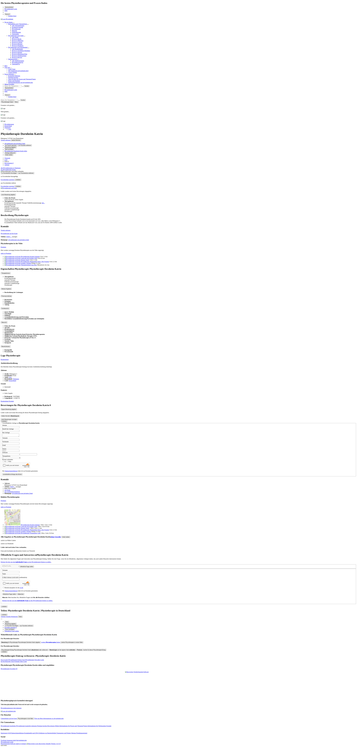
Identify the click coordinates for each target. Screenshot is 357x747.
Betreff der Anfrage (8, 429)
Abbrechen (21, 594)
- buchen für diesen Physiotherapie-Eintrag (91, 650)
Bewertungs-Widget (53, 726)
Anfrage (6, 165)
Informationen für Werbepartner (97, 726)
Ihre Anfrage (6, 432)
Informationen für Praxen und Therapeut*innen (74, 726)
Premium (3, 247)
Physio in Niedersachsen (19, 56)
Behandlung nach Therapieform (17, 24)
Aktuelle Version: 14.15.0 (53, 743)
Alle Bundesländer (17, 49)
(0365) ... (9, 236)
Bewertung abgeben (10, 147)
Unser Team (11, 69)
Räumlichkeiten (5, 346)
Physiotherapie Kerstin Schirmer (30, 256)
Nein (9, 461)
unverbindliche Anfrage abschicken (12, 474)
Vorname (5, 438)
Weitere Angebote (6, 289)
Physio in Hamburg (17, 45)
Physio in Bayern (17, 57)
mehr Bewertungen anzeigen (9, 419)
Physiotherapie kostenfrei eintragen (26, 726)
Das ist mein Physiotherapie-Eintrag (22, 660)
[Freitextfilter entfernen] (23, 86)
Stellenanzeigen (13, 59)
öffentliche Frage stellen (26, 566)
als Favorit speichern (10, 145)
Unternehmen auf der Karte (9, 718)
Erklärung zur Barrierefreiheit (48, 733)
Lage (5, 160)
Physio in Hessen (17, 52)
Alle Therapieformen (18, 25)
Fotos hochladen (9, 629)
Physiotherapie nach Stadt (16, 35)
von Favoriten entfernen (24, 145)
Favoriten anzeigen (10, 627)
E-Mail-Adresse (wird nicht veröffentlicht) (14, 577)
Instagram (10, 740)
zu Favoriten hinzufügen (11, 625)
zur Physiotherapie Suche (8, 169)
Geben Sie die (10, 416)
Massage (14, 30)
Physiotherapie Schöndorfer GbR (30, 533)
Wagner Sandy (25, 260)
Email (4, 445)
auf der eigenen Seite (62, 650)
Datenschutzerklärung (11, 471)
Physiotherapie (16, 29)
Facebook (4, 740)
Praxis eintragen (9, 74)
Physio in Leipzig (17, 42)
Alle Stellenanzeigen (18, 61)
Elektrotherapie (16, 32)
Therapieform (6, 456)
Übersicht (7, 158)
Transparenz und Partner (64, 733)
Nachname (5, 441)
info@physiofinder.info (20, 740)
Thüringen (16, 379)
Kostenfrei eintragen (14, 76)
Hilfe (5, 10)
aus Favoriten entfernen (26, 625)
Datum (4, 449)
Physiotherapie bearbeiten (8, 726)
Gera (10, 377)
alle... (43, 203)
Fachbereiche (5, 308)
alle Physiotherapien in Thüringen (11, 168)
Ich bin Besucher (14, 661)
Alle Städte (15, 37)
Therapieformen (5, 273)
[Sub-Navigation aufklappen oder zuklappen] (28, 24)
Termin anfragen (6, 140)
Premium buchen (13, 77)
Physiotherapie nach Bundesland (18, 47)
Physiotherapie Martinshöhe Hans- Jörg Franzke (35, 261)
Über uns (7, 67)
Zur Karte (7, 490)
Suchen (27, 86)
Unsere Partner (12, 72)
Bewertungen (8, 163)
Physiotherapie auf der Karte (9, 233)
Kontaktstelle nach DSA (31, 733)
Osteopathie (15, 34)
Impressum (4, 733)
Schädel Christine (26, 263)
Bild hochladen (9, 149)
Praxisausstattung (6, 296)
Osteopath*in (16, 64)
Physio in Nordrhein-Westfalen (21, 51)
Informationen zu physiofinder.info (53, 718)
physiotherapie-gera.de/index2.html (14, 143)
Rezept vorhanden (7, 459)
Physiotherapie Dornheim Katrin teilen (15, 151)
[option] (12, 16)
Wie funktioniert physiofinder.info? (18, 71)
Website (4, 425)
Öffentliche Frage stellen (11, 631)
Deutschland (12, 380)
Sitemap (73, 733)
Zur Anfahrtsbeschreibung (12, 492)
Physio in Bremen (17, 44)
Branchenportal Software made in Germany (23, 743)
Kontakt (11, 401)
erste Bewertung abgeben (8, 194)
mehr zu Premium (6, 253)
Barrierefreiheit (9, 7)
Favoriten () (9, 669)
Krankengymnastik (17, 27)
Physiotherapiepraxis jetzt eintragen (11, 708)
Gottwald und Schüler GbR (29, 258)
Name (4, 574)
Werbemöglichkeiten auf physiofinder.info (20, 82)
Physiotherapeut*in (17, 62)
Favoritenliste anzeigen (8, 179)
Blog (5, 66)
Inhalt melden (8, 155)
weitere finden (51, 642)
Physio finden (8, 22)
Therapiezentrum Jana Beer (29, 265)
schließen (18, 179)
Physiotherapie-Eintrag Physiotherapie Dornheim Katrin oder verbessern (24, 650)
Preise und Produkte (14, 81)
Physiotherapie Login (10, 9)
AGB (21, 587)
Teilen (6, 621)
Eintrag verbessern (10, 153)
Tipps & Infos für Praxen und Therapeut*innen (22, 79)
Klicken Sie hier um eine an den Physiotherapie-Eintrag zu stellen (26, 562)
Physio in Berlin (16, 39)
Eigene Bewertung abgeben (8, 409)
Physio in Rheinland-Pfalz (19, 54)
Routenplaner (5, 359)
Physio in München (17, 40)
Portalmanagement (81, 733)
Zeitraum (5, 452)
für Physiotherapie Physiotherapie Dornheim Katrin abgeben (20, 642)
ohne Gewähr (56, 537)
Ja (5, 461)
